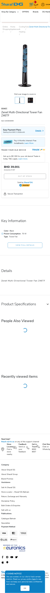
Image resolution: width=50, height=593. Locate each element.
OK (25, 588)
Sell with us (6, 510)
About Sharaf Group (9, 474)
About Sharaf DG (8, 470)
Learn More (28, 143)
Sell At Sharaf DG (8, 487)
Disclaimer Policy (8, 501)
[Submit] (30, 4)
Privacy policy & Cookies (46, 575)
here (34, 579)
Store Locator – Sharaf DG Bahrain (15, 492)
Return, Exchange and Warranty (14, 496)
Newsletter (5, 523)
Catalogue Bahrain (8, 518)
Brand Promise (7, 479)
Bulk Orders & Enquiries (10, 505)
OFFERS (25, 12)
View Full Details (25, 245)
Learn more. (23, 159)
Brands (35, 12)
